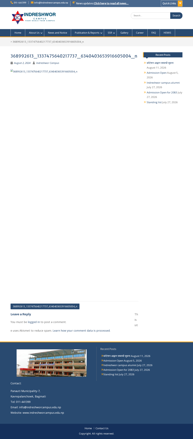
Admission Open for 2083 (162, 92)
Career (140, 32)
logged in (34, 322)
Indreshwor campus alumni (163, 82)
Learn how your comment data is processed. (81, 330)
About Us (34, 32)
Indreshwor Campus (47, 63)
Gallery (124, 32)
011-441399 (20, 2)
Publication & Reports (87, 32)
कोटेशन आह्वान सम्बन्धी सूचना (160, 63)
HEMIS (167, 32)
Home (17, 32)
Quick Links (169, 3)
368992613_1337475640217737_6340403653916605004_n (45, 306)
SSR (110, 32)
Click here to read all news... (111, 3)
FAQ (153, 32)
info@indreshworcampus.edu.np (51, 2)
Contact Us (102, 428)
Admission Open (156, 72)
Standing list (154, 102)
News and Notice (57, 32)
